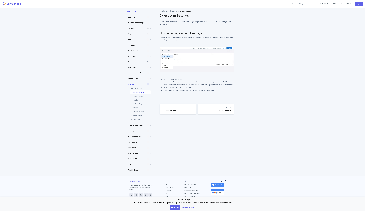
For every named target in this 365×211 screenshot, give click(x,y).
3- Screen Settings (137, 96)
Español (349, 3)
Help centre (131, 11)
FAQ (167, 184)
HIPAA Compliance (189, 196)
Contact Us (337, 3)
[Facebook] (136, 195)
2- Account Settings (137, 92)
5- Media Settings (136, 104)
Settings (172, 11)
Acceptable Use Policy (191, 190)
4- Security (134, 100)
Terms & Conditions (190, 184)
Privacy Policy (188, 187)
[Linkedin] (146, 195)
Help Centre (324, 3)
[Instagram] (131, 195)
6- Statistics (135, 107)
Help (167, 196)
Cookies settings (188, 207)
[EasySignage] (135, 181)
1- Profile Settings (136, 88)
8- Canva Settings (136, 115)
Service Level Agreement (192, 193)
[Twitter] (141, 195)
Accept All (175, 207)
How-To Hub (170, 187)
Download (169, 190)
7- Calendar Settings (137, 111)
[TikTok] (150, 195)
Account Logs (135, 119)
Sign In (359, 4)
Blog (167, 193)
